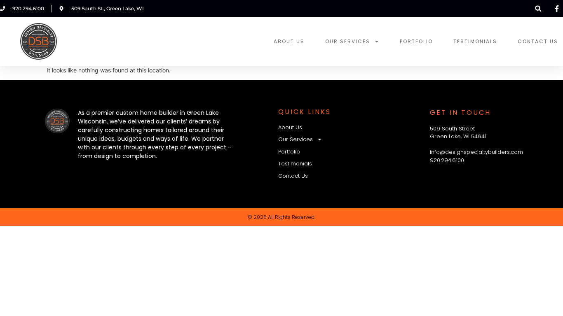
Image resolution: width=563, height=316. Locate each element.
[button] (538, 8)
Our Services (347, 41)
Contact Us (538, 41)
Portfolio (416, 41)
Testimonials (475, 41)
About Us (289, 41)
